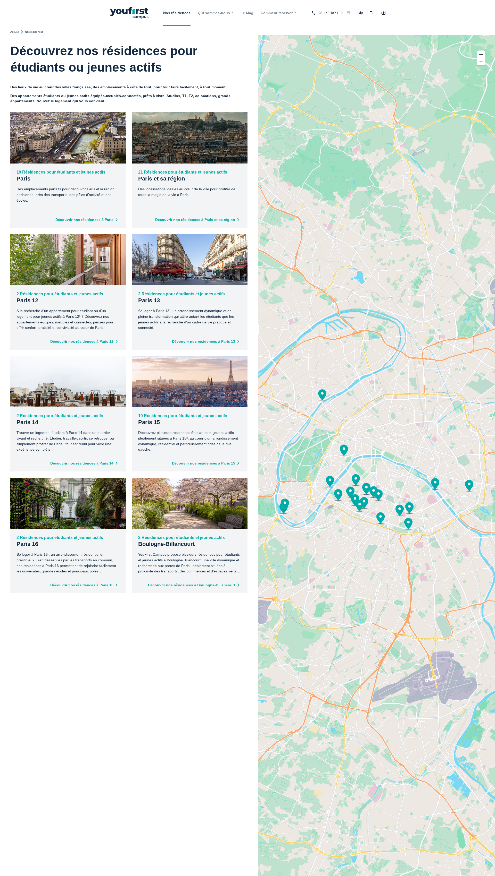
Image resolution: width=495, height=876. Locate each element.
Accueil (14, 31)
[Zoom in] (481, 54)
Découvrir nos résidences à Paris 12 (81, 341)
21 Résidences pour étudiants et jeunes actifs (182, 176)
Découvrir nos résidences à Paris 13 (203, 341)
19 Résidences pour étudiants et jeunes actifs (60, 176)
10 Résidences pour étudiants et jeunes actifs (182, 419)
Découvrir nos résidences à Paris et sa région (195, 220)
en (349, 13)
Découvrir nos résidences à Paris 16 (81, 585)
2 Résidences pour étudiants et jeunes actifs (59, 298)
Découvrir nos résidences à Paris (84, 220)
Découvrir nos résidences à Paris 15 (203, 463)
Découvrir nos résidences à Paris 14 (81, 463)
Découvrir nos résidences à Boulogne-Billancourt (191, 585)
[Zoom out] (481, 61)
